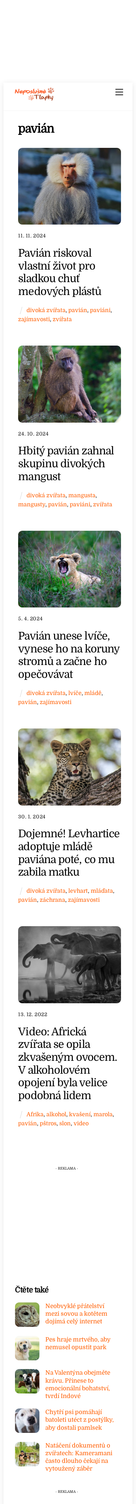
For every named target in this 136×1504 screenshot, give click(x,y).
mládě (92, 693)
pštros (48, 1123)
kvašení (80, 1114)
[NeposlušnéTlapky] (35, 98)
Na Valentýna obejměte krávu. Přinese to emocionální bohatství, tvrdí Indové (77, 1384)
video (81, 1123)
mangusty (31, 504)
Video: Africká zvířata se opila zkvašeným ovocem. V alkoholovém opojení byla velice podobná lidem (67, 1064)
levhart (78, 890)
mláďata (102, 890)
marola (103, 1114)
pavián (77, 310)
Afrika (35, 1114)
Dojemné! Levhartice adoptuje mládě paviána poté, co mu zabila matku (69, 852)
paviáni (100, 310)
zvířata (62, 319)
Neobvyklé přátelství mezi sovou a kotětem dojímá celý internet (76, 1314)
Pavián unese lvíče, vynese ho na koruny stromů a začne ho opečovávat (68, 655)
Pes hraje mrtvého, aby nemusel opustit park (78, 1343)
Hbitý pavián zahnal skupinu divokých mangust (66, 463)
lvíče (75, 693)
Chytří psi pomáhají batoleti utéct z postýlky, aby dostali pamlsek (79, 1420)
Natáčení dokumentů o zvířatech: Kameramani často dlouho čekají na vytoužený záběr (78, 1457)
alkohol (56, 1114)
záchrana (52, 900)
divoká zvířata (46, 310)
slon (65, 1123)
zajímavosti (34, 319)
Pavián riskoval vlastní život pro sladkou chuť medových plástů (59, 272)
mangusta (82, 495)
